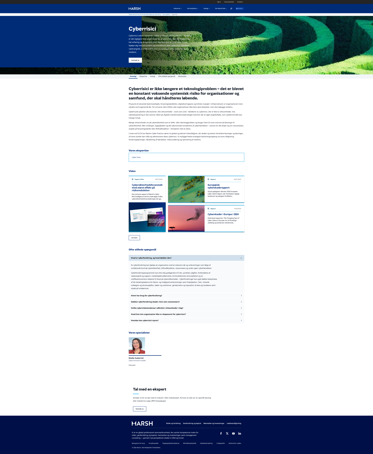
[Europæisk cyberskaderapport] (186, 189)
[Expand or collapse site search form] (231, 8)
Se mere (134, 238)
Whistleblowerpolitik (189, 443)
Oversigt (133, 76)
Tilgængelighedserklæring (170, 443)
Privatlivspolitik (153, 443)
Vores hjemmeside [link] (229, 2)
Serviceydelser (192, 8)
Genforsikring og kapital (192, 423)
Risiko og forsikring (173, 423)
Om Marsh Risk (220, 8)
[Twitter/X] (227, 433)
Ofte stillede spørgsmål (166, 76)
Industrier (177, 8)
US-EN (240, 8)
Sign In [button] (219, 2)
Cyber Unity (136, 157)
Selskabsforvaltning (206, 443)
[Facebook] (221, 433)
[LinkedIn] (239, 433)
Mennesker (182, 76)
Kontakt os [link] (240, 2)
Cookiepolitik (221, 443)
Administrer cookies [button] (235, 443)
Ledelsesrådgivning (234, 423)
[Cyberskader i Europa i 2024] (186, 218)
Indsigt (206, 8)
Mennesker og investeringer (213, 423)
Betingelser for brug (138, 443)
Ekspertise (143, 76)
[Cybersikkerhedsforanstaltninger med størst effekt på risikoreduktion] (147, 217)
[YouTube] (233, 433)
